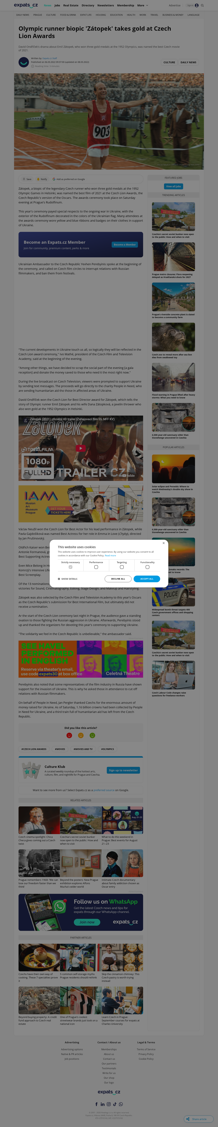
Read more (110, 555)
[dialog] (109, 563)
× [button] (163, 543)
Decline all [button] (118, 578)
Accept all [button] (146, 578)
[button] (67, 578)
